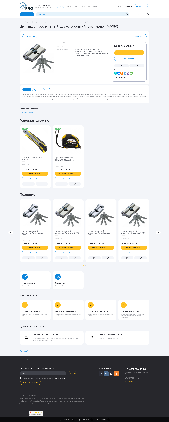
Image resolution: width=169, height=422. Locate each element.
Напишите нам (38, 359)
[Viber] (128, 73)
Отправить (72, 373)
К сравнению (121, 65)
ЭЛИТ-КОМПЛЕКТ (42, 5)
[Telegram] (125, 73)
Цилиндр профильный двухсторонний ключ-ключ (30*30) (133, 232)
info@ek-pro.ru (129, 381)
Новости (29, 359)
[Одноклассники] (121, 73)
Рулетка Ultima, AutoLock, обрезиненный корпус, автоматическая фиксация (64, 159)
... (99, 6)
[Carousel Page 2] (85, 265)
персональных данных (59, 378)
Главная (22, 359)
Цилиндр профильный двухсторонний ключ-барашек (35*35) (33, 233)
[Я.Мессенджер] (115, 73)
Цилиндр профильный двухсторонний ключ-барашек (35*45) (99, 233)
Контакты (47, 359)
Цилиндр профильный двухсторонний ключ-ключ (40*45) (67, 232)
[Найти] (122, 14)
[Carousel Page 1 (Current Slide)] (83, 265)
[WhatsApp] (131, 73)
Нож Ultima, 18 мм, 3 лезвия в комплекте (33, 158)
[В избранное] (136, 65)
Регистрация (56, 359)
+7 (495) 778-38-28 (124, 6)
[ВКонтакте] (118, 73)
